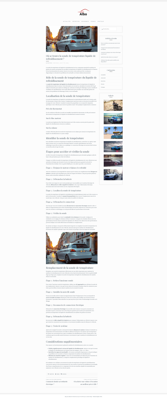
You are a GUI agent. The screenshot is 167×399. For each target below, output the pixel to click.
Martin (58, 374)
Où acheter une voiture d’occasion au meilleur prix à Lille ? (86, 382)
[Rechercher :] (109, 29)
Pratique (101, 21)
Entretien (76, 21)
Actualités (67, 21)
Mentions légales (96, 396)
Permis (93, 21)
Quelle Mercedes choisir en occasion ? (109, 57)
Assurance (85, 21)
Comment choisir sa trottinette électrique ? (57, 382)
